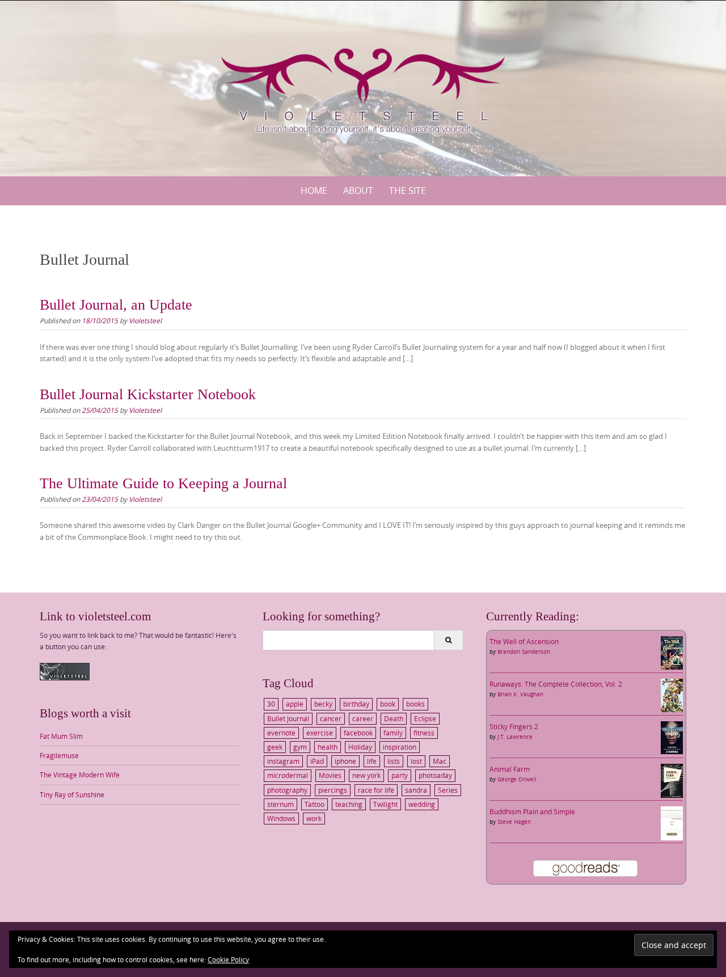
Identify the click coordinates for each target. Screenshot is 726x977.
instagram (283, 760)
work (314, 818)
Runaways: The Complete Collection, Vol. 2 (555, 683)
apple (294, 703)
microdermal (287, 775)
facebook (358, 732)
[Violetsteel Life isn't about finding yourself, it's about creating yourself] (363, 86)
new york (366, 775)
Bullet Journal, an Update (116, 305)
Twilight (385, 804)
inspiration (399, 746)
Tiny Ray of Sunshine (72, 794)
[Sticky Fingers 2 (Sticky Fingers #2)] (672, 736)
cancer (330, 718)
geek (274, 746)
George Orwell (517, 779)
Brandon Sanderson (523, 651)
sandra (416, 789)
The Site (407, 190)
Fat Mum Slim (61, 736)
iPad (317, 760)
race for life (376, 789)
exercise (319, 732)
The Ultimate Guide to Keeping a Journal (163, 483)
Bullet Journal (288, 718)
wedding (421, 804)
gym (300, 746)
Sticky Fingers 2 (513, 726)
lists (393, 760)
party (399, 775)
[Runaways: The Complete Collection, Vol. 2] (672, 694)
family (393, 732)
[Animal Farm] (672, 779)
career (362, 718)
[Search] (448, 640)
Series (448, 789)
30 (271, 703)
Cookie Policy (228, 959)
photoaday (435, 775)
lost (416, 760)
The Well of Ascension (524, 641)
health (327, 746)
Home (314, 190)
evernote (281, 732)
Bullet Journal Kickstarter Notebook (148, 394)
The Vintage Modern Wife (80, 774)
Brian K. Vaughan (520, 694)
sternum (280, 804)
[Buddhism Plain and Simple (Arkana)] (672, 822)
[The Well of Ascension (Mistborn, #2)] (672, 652)
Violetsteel (145, 320)
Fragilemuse (59, 755)
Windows (281, 818)
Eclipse (425, 718)
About (358, 190)
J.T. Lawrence (515, 737)
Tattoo (314, 804)
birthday (356, 703)
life (372, 760)
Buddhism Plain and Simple (532, 811)
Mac (439, 760)
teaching (348, 804)
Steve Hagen (514, 822)
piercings (332, 789)
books (415, 703)
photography (287, 789)
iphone (345, 760)
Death (393, 718)
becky (323, 703)
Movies (330, 775)
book (387, 703)
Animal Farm (509, 768)
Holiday (360, 746)
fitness (423, 732)
